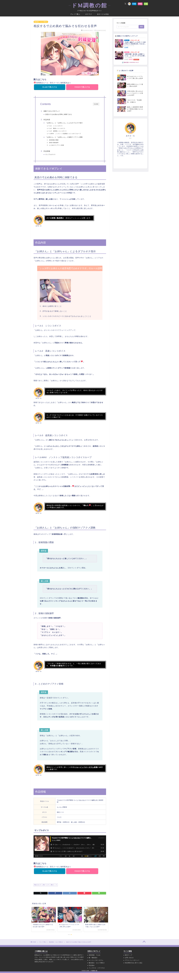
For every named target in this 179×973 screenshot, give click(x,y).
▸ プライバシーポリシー (131, 960)
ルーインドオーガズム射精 (86, 767)
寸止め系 (46, 884)
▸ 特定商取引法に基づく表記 (133, 963)
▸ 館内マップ (128, 955)
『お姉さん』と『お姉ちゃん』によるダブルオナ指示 (64, 123)
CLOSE (96, 104)
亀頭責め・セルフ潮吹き (41, 21)
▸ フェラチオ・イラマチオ (96, 968)
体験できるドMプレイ (52, 111)
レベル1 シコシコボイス (55, 126)
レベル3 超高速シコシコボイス (57, 131)
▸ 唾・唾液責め (92, 957)
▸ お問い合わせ (129, 957)
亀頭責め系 (38, 884)
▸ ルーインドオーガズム (95, 960)
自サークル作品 (103, 14)
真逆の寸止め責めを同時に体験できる (58, 114)
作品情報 (47, 151)
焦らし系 (54, 884)
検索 (141, 26)
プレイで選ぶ (75, 14)
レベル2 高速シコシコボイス (56, 128)
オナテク (88, 14)
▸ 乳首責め (91, 965)
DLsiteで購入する (49, 87)
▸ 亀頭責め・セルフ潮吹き (96, 963)
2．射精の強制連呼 (53, 142)
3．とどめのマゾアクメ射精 (55, 145)
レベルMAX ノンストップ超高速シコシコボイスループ (64, 133)
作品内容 (47, 119)
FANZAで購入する (82, 87)
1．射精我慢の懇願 (53, 140)
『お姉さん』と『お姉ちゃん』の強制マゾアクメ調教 (64, 137)
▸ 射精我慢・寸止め (93, 955)
